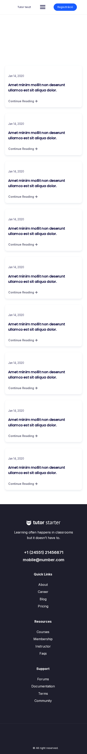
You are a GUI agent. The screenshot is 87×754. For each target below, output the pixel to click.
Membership (43, 639)
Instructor (43, 646)
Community (43, 701)
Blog (43, 599)
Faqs (43, 653)
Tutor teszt (24, 7)
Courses (43, 632)
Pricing (43, 606)
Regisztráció (65, 7)
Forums (43, 679)
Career (43, 592)
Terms (43, 693)
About (43, 585)
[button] (23, 101)
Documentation (43, 686)
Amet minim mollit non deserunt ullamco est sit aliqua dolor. (36, 87)
